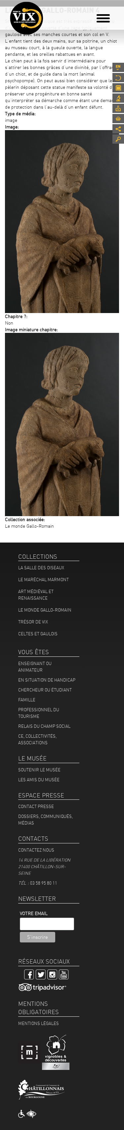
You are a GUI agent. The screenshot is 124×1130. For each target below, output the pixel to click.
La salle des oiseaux (41, 567)
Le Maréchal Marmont (43, 579)
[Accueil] (26, 18)
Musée (118, 77)
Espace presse (118, 108)
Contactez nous (36, 850)
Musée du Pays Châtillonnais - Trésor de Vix (48, 15)
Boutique (118, 118)
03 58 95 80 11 (43, 883)
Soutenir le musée (39, 769)
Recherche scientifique (118, 98)
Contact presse (36, 806)
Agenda (118, 87)
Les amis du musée (39, 779)
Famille (26, 699)
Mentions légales (38, 1023)
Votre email (34, 913)
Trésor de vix (33, 621)
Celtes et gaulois (38, 633)
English (118, 67)
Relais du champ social (44, 726)
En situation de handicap (46, 680)
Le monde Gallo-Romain (44, 610)
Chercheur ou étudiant (45, 689)
